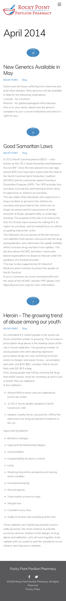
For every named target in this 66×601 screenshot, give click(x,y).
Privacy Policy (33, 589)
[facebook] (29, 576)
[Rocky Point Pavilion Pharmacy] (27, 15)
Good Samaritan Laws (28, 146)
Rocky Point (10, 80)
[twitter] (36, 576)
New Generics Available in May (31, 70)
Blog (24, 79)
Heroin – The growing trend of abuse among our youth (32, 318)
